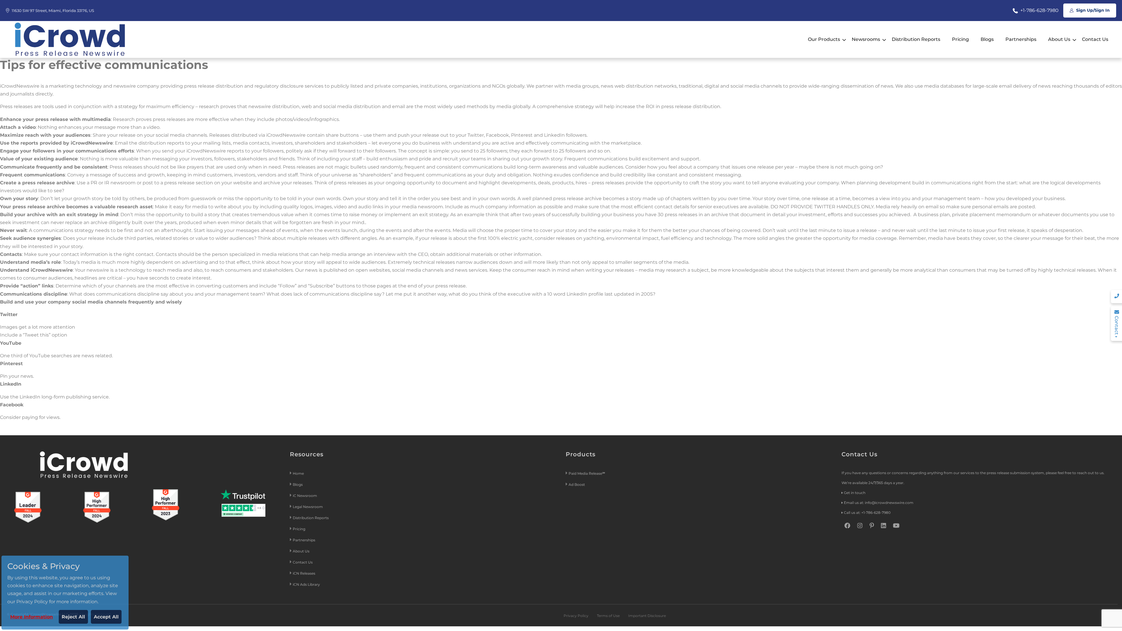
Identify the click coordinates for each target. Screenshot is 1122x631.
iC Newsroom (305, 495)
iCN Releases (304, 573)
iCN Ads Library (306, 584)
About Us (1059, 39)
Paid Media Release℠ (587, 473)
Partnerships (1020, 39)
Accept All (106, 617)
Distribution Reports (916, 39)
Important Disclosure (647, 615)
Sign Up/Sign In (1092, 10)
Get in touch (854, 492)
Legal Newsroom (308, 507)
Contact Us (1095, 39)
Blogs (987, 39)
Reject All (73, 617)
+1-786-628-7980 (1039, 10)
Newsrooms (866, 39)
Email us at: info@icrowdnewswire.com (878, 502)
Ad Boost (577, 484)
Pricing (960, 39)
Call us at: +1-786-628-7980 (867, 512)
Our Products (824, 39)
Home (298, 473)
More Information (31, 617)
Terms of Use (608, 615)
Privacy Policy (576, 615)
